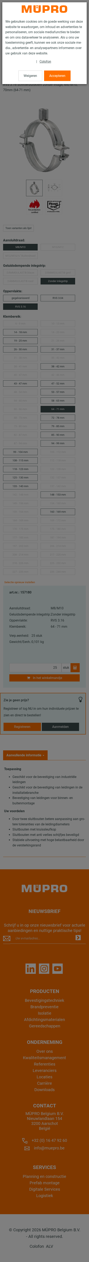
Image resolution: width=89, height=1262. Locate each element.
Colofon (45, 61)
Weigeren (30, 76)
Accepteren (57, 76)
